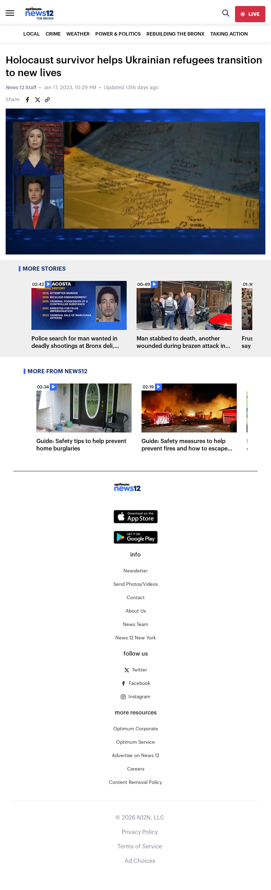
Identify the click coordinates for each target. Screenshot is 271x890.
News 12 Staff (21, 87)
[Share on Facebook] (27, 100)
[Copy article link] (47, 100)
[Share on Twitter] (37, 100)
